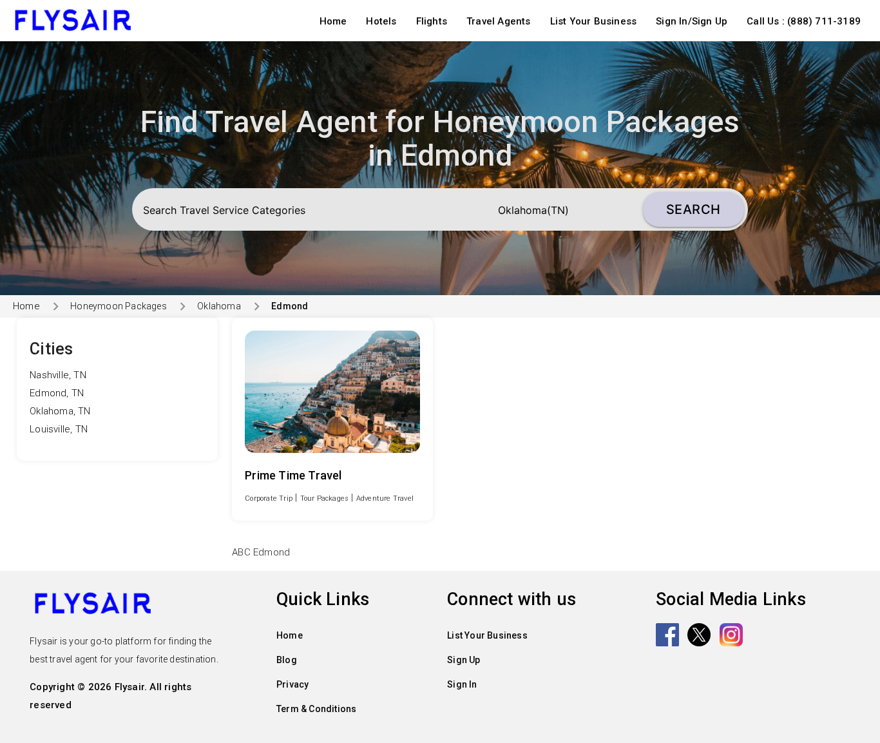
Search (693, 209)
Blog (286, 660)
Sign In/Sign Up (691, 21)
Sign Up (463, 660)
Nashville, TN (58, 375)
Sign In (462, 684)
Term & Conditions (316, 709)
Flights (431, 21)
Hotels (381, 21)
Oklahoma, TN (60, 411)
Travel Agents (498, 21)
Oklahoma (219, 306)
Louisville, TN (59, 429)
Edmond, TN (57, 393)
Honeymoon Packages (118, 306)
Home (333, 21)
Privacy (292, 684)
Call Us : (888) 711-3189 (804, 21)
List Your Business (593, 21)
